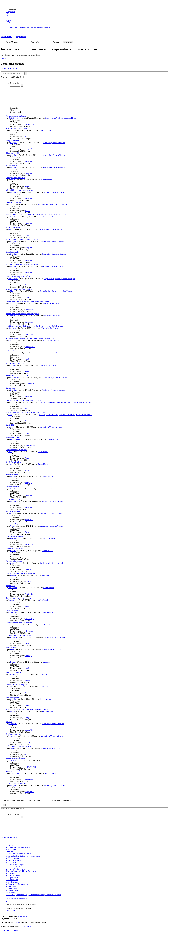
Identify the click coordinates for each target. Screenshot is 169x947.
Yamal (12, 180)
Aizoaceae (45, 575)
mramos (11, 563)
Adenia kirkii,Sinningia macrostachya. (19, 190)
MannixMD (22, 916)
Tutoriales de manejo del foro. (16, 450)
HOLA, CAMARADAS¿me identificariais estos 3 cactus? (27, 709)
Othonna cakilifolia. (13, 487)
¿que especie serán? (13, 474)
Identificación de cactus (14, 549)
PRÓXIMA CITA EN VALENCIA (19, 746)
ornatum (11, 229)
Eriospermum (10, 388)
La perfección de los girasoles (16, 363)
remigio (13, 476)
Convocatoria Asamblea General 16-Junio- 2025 (23, 400)
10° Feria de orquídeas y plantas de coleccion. (22, 264)
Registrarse (21, 36)
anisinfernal (14, 773)
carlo (10, 204)
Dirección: (56, 801)
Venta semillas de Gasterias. (16, 116)
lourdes (11, 353)
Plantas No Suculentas (51, 303)
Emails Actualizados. (13, 462)
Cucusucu (12, 612)
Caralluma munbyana (13, 734)
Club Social (43, 600)
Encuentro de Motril (13, 227)
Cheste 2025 (10, 425)
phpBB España (25, 926)
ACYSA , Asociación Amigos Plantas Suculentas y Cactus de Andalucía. (66, 402)
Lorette (12, 650)
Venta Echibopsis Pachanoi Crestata (19, 635)
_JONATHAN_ (16, 761)
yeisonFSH (12, 724)
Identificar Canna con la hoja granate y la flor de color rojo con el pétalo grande (34, 326)
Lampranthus (10, 660)
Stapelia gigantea (12, 610)
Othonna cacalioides (13, 153)
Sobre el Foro (43, 452)
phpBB (16, 922)
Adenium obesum (12, 647)
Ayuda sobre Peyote (13, 524)
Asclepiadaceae (47, 612)
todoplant (13, 143)
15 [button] (6, 100)
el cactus (9, 722)
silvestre (13, 575)
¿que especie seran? (13, 771)
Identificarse (6, 36)
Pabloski (13, 551)
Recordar (56, 42)
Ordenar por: (31, 801)
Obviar (3, 59)
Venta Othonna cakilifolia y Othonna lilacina (22, 239)
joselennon (14, 538)
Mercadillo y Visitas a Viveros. (54, 143)
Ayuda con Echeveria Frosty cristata (19, 289)
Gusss (12, 526)
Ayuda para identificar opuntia (16, 128)
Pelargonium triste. (12, 141)
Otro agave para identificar (15, 178)
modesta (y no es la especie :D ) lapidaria (20, 573)
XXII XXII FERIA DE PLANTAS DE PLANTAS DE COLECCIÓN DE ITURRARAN (39, 215)
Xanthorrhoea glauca (13, 672)
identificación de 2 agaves (15, 536)
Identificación (10, 586)
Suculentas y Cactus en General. (54, 254)
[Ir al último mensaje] (36, 124)
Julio (12, 748)
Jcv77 (12, 130)
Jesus (12, 402)
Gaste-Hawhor (13, 118)
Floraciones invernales (14, 561)
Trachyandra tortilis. (13, 499)
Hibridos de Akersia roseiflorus (17, 375)
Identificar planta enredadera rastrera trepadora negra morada (27, 301)
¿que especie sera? (12, 697)
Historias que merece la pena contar (18, 598)
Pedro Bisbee (15, 439)
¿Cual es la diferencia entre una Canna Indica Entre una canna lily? (30, 338)
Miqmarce (12, 736)
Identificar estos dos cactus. (15, 759)
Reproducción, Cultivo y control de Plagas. (60, 118)
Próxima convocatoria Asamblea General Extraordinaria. (26, 413)
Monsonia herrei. (12, 165)
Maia (12, 291)
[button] (6, 81)
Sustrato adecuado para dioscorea (18, 277)
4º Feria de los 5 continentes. (16, 783)
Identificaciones (46, 130)
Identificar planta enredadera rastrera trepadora (22, 314)
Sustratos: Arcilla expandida (16, 351)
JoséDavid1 (12, 588)
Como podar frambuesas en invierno (19, 623)
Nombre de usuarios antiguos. (16, 685)
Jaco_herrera (13, 279)
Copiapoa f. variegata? (14, 202)
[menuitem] (11, 10)
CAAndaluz (14, 378)
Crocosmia (12, 303)
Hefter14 (13, 637)
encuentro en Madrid (13, 511)
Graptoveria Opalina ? (14, 437)
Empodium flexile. (12, 252)
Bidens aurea (13, 625)
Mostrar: (6, 801)
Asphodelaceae (44, 674)
